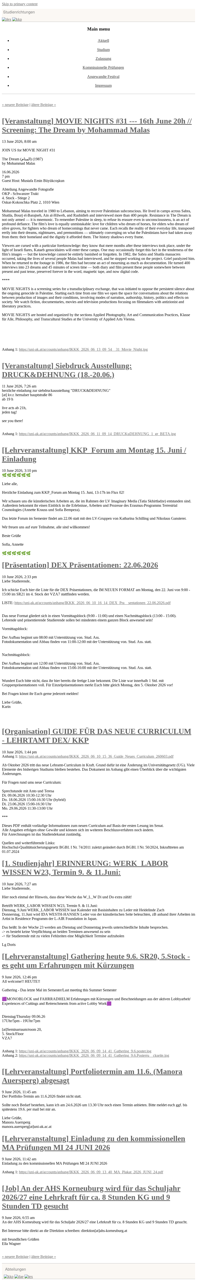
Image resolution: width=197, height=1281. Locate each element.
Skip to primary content (19, 4)
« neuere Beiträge (15, 105)
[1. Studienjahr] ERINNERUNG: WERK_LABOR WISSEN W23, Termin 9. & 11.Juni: (85, 867)
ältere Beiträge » (43, 105)
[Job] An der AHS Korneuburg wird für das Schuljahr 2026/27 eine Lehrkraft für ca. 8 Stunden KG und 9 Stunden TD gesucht (91, 1197)
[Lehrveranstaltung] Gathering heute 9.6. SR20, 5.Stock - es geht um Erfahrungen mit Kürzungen (96, 960)
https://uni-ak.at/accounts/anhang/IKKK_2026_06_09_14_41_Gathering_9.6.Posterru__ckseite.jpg (94, 1055)
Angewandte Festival (103, 77)
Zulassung (103, 58)
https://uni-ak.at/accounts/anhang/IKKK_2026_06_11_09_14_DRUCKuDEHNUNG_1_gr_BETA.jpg (97, 434)
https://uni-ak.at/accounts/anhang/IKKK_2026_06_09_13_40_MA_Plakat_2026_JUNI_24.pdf (91, 1172)
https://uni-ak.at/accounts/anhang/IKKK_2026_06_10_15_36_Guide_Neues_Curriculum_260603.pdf (96, 756)
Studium (103, 50)
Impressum (103, 85)
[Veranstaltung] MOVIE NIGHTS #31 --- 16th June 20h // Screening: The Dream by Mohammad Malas (97, 125)
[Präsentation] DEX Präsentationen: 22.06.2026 (80, 565)
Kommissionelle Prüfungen (103, 67)
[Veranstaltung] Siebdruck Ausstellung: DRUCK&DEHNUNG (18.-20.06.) (67, 370)
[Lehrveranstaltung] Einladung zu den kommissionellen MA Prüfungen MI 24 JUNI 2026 (93, 1143)
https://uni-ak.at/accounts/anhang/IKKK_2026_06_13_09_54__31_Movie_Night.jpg (83, 349)
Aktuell (103, 40)
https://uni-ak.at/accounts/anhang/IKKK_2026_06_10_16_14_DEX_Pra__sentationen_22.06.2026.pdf (92, 603)
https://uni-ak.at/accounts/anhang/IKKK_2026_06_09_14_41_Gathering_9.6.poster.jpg (85, 1051)
